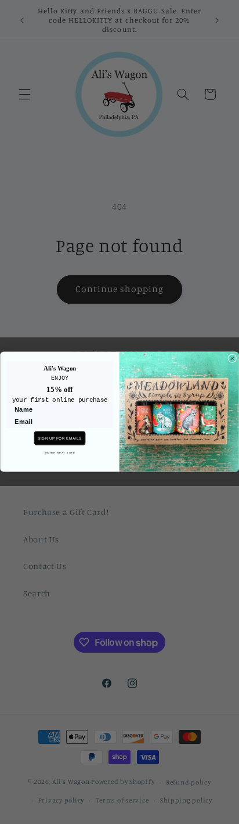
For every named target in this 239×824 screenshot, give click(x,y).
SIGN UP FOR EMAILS (59, 438)
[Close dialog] (232, 358)
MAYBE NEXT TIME (60, 452)
